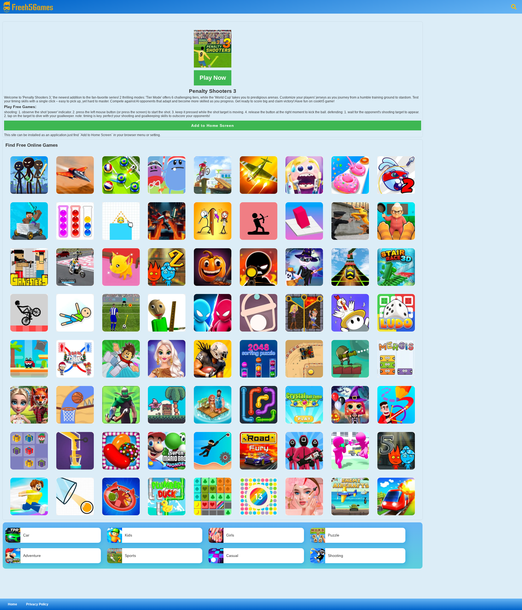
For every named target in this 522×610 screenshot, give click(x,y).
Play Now (213, 77)
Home (12, 604)
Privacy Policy (37, 604)
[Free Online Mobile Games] (27, 2)
